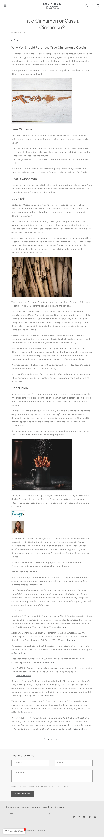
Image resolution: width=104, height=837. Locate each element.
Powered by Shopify (34, 831)
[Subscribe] (49, 814)
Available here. (68, 640)
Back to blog (54, 739)
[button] (5, 5)
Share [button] (16, 40)
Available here (59, 627)
